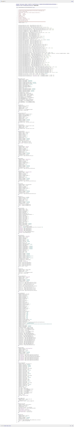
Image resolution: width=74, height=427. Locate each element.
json (72, 425)
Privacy (7, 425)
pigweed (17, 4)
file (33, 7)
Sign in (72, 1)
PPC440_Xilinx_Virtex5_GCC (28, 5)
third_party (22, 4)
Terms (10, 425)
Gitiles (5, 425)
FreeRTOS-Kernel (35, 4)
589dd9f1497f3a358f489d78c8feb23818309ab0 (47, 4)
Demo (21, 5)
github (26, 4)
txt (70, 425)
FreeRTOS (30, 4)
